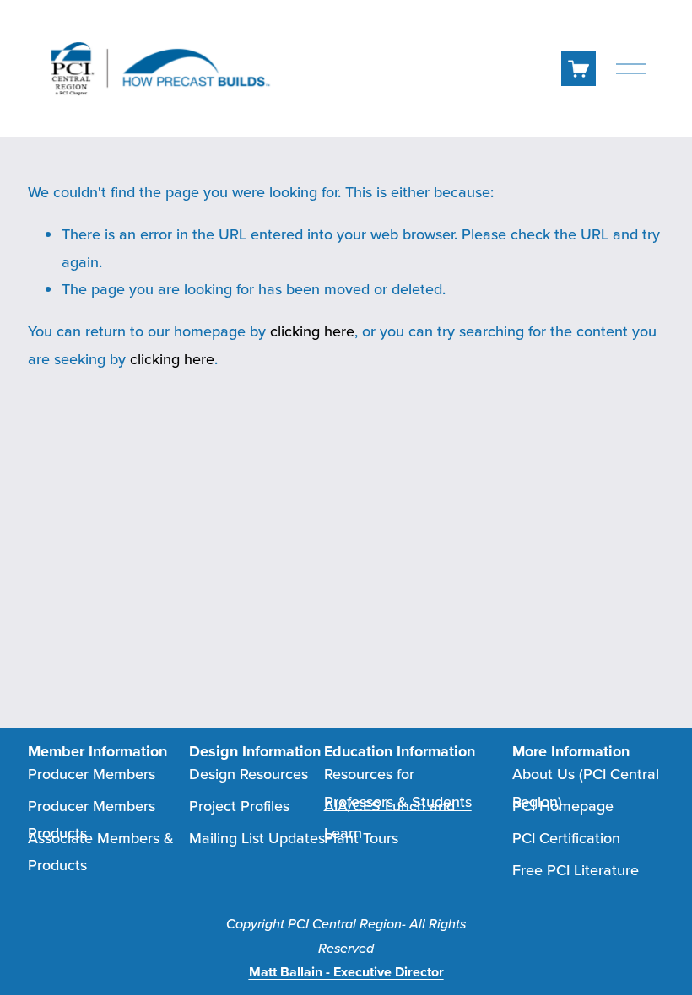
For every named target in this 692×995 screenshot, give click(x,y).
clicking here (312, 331)
